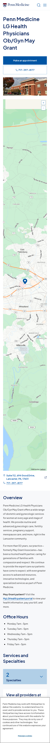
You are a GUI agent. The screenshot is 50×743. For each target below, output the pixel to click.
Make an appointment (25, 60)
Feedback (43, 469)
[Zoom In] (43, 103)
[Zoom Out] (43, 108)
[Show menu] (44, 5)
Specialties (13, 676)
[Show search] (38, 5)
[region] (25, 285)
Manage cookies (25, 736)
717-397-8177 (26, 69)
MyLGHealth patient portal (18, 598)
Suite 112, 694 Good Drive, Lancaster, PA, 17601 (20, 477)
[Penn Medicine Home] (19, 5)
